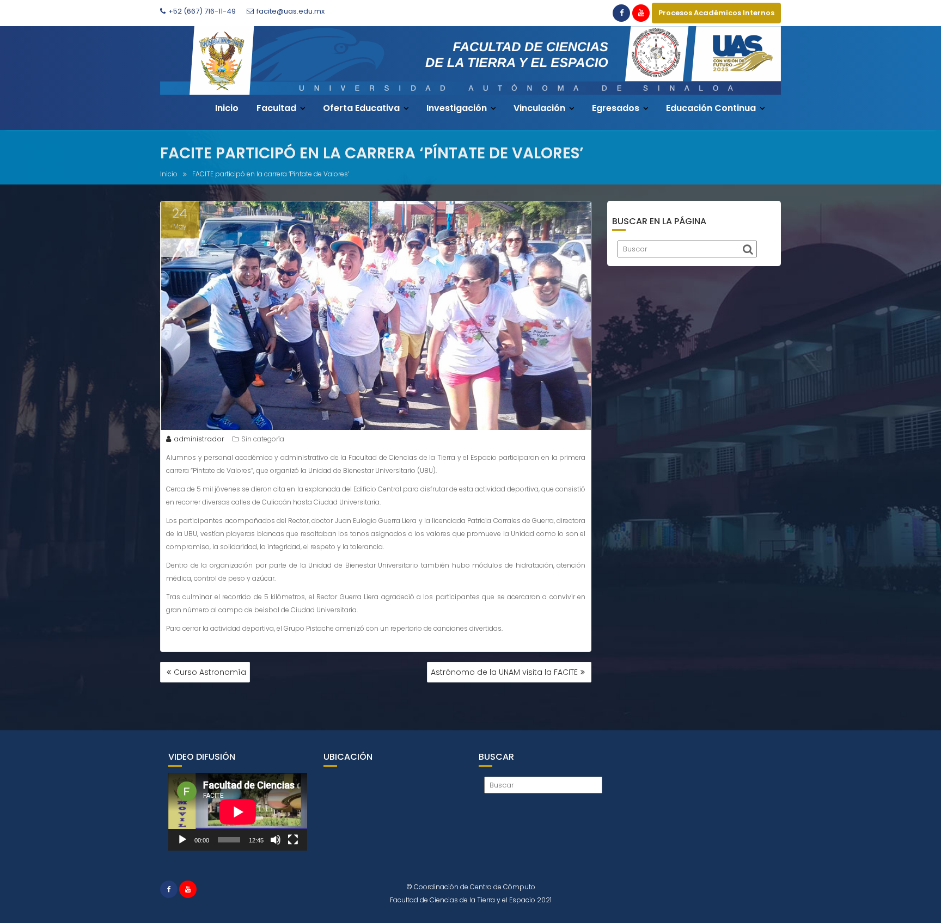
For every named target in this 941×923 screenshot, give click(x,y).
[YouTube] (641, 13)
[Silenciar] (275, 839)
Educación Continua (711, 108)
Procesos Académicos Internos (716, 13)
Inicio (227, 108)
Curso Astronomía (210, 672)
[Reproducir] (182, 839)
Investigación (456, 108)
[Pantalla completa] (293, 839)
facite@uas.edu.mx (290, 11)
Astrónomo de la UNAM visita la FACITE (504, 672)
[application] (237, 812)
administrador (199, 439)
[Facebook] (621, 13)
